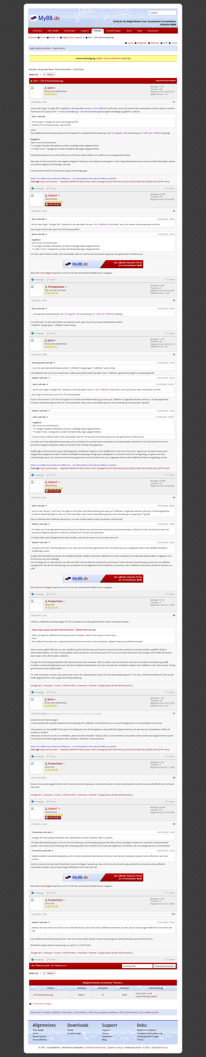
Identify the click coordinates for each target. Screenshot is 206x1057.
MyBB (70, 1030)
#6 (174, 615)
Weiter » (51, 74)
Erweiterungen (114, 30)
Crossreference (40, 1039)
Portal (174, 42)
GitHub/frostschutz (123, 685)
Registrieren (58, 48)
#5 (174, 497)
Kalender (155, 42)
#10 (173, 914)
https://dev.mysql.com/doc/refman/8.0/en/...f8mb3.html (60, 629)
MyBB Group (162, 1047)
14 (102, 994)
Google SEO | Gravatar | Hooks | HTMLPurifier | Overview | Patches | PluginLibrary (71, 685)
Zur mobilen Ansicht (150, 1012)
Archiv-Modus (80, 1012)
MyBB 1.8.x (54, 37)
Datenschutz (100, 1047)
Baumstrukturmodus (166, 80)
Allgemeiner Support (72, 37)
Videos (140, 1039)
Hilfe (165, 42)
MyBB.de (56, 1012)
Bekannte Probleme (146, 1030)
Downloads (69, 30)
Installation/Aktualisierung (149, 1033)
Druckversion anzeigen (42, 1003)
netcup (120, 1047)
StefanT (153, 996)
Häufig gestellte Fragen (148, 1036)
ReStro (81, 994)
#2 (174, 211)
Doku (129, 30)
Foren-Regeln (45, 272)
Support (85, 30)
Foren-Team (36, 1012)
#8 (174, 777)
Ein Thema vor (58, 965)
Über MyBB (53, 30)
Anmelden (45, 48)
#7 (174, 713)
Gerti (99, 714)
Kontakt (46, 1012)
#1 (174, 102)
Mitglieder (142, 42)
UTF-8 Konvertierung (43, 994)
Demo (35, 1033)
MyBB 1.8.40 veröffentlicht (108, 58)
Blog (139, 30)
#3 (174, 300)
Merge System (39, 1036)
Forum (97, 30)
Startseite (37, 30)
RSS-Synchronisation (129, 1012)
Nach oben (67, 1012)
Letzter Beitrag (142, 996)
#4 (174, 354)
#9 (174, 824)
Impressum (152, 30)
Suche (130, 42)
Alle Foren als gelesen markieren (103, 1012)
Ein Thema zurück (40, 965)
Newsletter (107, 1036)
